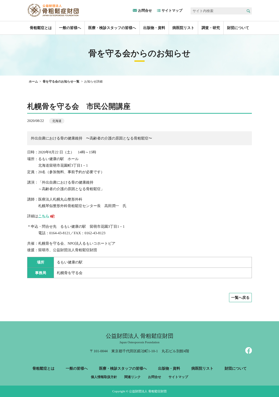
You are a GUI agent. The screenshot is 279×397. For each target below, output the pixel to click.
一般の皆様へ (70, 28)
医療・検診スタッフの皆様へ (112, 28)
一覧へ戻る (240, 298)
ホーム (33, 81)
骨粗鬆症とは (41, 28)
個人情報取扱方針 (104, 377)
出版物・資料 (154, 28)
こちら (43, 216)
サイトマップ (172, 10)
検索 (248, 10)
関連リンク (132, 377)
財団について (238, 28)
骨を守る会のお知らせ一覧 (61, 81)
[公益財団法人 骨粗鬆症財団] (53, 10)
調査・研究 (211, 28)
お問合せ (145, 10)
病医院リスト (183, 28)
